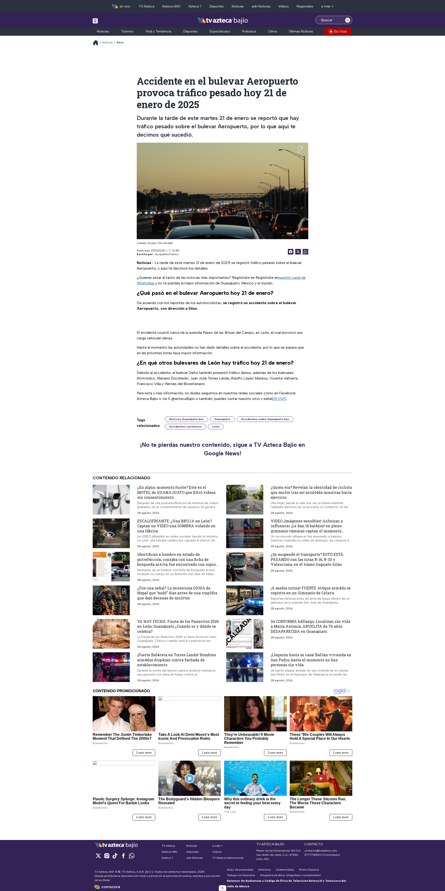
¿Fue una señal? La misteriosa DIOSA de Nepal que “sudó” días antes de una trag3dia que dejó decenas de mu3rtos (177, 592)
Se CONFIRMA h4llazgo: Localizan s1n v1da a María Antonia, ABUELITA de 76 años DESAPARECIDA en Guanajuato (310, 626)
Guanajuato (222, 419)
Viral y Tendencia (158, 31)
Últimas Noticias (301, 31)
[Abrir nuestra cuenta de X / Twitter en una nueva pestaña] (98, 856)
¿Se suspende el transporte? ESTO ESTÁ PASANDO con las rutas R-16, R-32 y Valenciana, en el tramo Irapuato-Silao (307, 559)
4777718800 (312, 854)
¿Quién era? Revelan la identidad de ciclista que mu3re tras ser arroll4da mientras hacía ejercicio (311, 492)
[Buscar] (347, 20)
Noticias (238, 6)
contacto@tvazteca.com (320, 850)
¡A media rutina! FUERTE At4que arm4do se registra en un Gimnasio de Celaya (311, 590)
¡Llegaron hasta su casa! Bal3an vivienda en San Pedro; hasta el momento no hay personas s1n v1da (311, 659)
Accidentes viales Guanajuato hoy (265, 419)
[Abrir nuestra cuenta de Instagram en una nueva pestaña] (106, 856)
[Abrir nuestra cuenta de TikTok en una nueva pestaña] (115, 856)
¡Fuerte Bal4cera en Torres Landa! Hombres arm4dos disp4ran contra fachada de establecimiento (176, 659)
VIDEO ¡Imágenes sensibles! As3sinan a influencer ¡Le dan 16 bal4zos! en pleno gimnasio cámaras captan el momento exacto (307, 528)
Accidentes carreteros (185, 426)
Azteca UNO (171, 6)
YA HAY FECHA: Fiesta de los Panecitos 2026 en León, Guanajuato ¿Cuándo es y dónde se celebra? (178, 626)
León (215, 426)
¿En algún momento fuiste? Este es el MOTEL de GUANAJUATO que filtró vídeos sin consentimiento (176, 492)
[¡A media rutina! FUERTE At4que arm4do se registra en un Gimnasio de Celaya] (244, 600)
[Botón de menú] (95, 20)
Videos (283, 6)
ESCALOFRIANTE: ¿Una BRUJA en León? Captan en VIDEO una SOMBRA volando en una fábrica (176, 525)
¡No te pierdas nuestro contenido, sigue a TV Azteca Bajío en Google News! (222, 449)
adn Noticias (261, 6)
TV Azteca (146, 6)
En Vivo (340, 31)
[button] (222, 888)
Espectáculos (220, 31)
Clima (272, 31)
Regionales (305, 6)
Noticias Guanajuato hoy (186, 419)
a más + (327, 6)
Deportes (217, 6)
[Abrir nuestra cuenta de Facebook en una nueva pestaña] (123, 856)
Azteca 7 (195, 6)
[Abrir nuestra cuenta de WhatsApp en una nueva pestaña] (131, 856)
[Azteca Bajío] (222, 20)
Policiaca (249, 31)
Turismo (127, 31)
